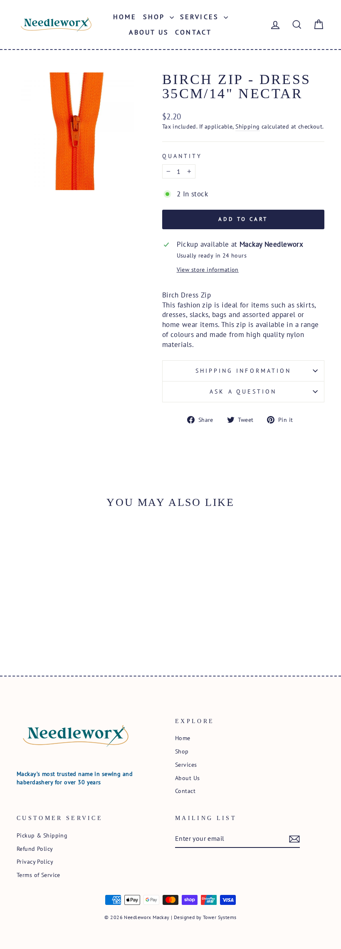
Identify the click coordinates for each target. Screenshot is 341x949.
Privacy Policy (35, 861)
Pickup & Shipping (42, 835)
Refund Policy (35, 848)
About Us (149, 32)
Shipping (247, 126)
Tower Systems (220, 917)
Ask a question (243, 391)
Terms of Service (38, 875)
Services (201, 16)
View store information (208, 269)
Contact (193, 32)
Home (125, 16)
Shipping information (243, 370)
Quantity (182, 156)
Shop (155, 16)
